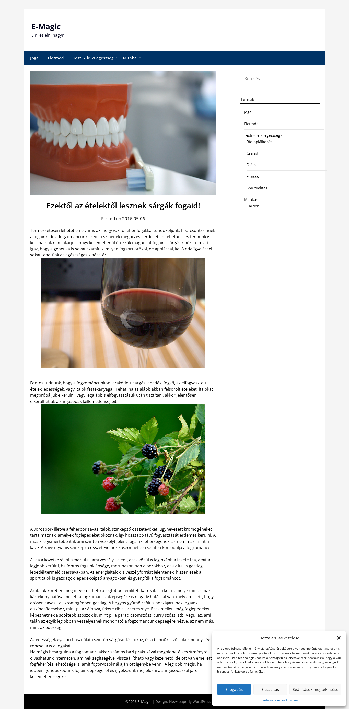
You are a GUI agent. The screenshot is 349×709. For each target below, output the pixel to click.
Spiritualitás (257, 187)
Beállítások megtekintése (315, 689)
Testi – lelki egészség (93, 57)
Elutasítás (270, 689)
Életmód (56, 57)
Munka (130, 57)
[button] (338, 637)
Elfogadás (234, 689)
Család (252, 153)
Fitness (253, 176)
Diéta (251, 164)
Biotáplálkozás (259, 141)
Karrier (253, 205)
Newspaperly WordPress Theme (196, 701)
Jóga (34, 57)
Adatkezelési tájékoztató (280, 700)
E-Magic (46, 26)
